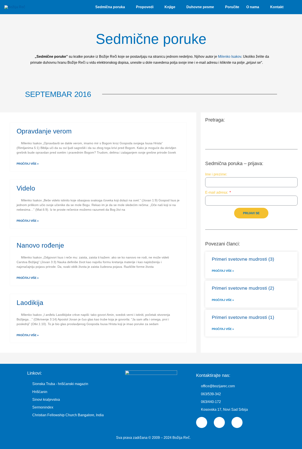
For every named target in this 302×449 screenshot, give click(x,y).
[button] (292, 7)
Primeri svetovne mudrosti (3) (243, 259)
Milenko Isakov (229, 56)
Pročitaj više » (28, 163)
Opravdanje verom (44, 131)
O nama (252, 7)
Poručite (232, 7)
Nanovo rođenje (40, 245)
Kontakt (276, 7)
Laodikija (30, 302)
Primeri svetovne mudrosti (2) (243, 288)
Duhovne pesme (200, 7)
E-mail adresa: (217, 192)
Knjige (169, 7)
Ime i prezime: (216, 174)
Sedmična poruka (110, 7)
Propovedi (144, 7)
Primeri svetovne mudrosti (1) (243, 317)
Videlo (26, 188)
